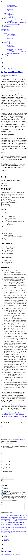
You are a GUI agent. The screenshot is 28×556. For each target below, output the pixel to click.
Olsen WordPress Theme (6, 554)
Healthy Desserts (11, 7)
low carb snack (11, 525)
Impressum (6, 536)
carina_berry (19, 439)
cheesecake (4, 517)
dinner (13, 517)
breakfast (24, 515)
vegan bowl (16, 529)
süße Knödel (24, 527)
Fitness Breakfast (11, 5)
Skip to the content (5, 29)
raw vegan (16, 527)
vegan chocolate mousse (22, 529)
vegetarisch (18, 531)
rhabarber (20, 527)
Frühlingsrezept (23, 519)
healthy (16, 520)
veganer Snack (8, 531)
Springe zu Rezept (14, 90)
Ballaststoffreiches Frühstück (16, 515)
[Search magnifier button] (2, 481)
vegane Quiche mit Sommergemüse (14, 414)
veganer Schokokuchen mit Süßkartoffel (15, 416)
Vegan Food (11, 68)
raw (13, 527)
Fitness (8, 11)
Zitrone (2, 532)
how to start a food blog (19, 522)
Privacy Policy (7, 537)
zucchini (5, 532)
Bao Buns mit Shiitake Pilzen (12, 72)
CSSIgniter (17, 554)
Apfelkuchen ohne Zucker (5, 515)
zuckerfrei (10, 532)
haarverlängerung (10, 520)
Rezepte (5, 3)
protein (10, 527)
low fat (16, 525)
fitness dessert (7, 519)
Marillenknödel (23, 525)
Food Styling (10, 15)
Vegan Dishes (10, 9)
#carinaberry (9, 443)
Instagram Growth (11, 17)
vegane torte (13, 531)
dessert (10, 517)
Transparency (7, 539)
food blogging (14, 519)
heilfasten (21, 520)
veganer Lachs (3, 531)
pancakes (3, 527)
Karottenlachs (3, 524)
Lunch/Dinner (4, 68)
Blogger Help (7, 13)
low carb (23, 524)
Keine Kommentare (13, 75)
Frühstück (3, 520)
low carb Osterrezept (4, 525)
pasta (6, 527)
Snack (8, 10)
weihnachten (24, 531)
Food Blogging (10, 14)
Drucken (4, 185)
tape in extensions (4, 529)
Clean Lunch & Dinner (12, 6)
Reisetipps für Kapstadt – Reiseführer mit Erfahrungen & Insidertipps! (16, 23)
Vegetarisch (17, 68)
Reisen (5, 18)
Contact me (6, 535)
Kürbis (17, 524)
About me (6, 25)
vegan (11, 529)
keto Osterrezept (8, 524)
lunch (19, 525)
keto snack (13, 524)
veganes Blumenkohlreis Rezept (13, 413)
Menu (2, 58)
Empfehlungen (7, 26)
